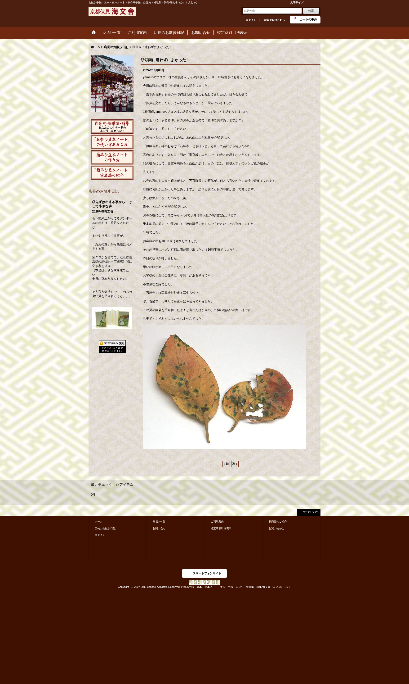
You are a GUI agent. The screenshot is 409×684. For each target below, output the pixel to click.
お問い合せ (159, 528)
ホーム (98, 521)
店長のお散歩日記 (105, 528)
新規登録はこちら (274, 19)
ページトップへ (311, 512)
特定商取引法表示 (221, 528)
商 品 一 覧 (159, 521)
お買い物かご (276, 528)
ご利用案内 (217, 521)
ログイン (251, 19)
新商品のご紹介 (278, 521)
